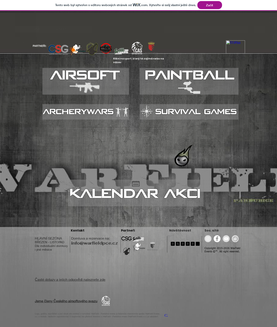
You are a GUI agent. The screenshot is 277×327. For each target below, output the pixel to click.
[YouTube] (226, 238)
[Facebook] (217, 238)
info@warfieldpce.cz (94, 243)
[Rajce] (235, 238)
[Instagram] (208, 238)
